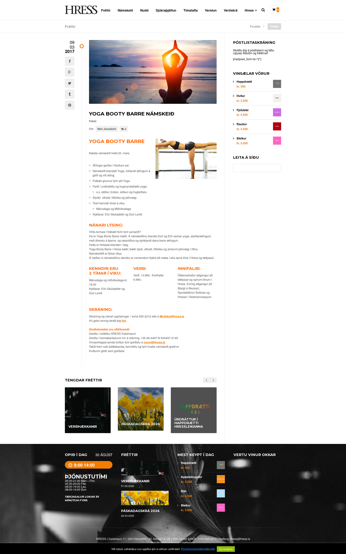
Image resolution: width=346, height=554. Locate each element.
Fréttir (105, 10)
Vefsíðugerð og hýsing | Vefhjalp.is (173, 543)
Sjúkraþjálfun (166, 10)
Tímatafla (190, 10)
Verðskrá (231, 10)
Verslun (211, 10)
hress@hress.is (240, 539)
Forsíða (255, 26)
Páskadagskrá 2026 (140, 511)
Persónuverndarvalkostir (198, 549)
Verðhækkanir (135, 481)
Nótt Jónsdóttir (106, 129)
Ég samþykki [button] (226, 549)
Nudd (144, 10)
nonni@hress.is (154, 342)
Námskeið (125, 10)
